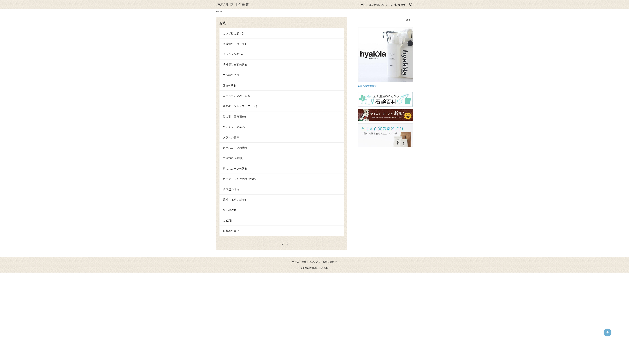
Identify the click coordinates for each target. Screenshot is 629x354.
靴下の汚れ (230, 210)
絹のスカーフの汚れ (235, 168)
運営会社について (378, 4)
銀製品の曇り (231, 231)
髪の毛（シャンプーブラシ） (240, 106)
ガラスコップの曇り (235, 147)
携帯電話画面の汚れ (235, 64)
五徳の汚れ (230, 85)
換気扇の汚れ (231, 189)
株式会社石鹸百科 (318, 268)
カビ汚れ (228, 220)
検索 (408, 20)
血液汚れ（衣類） (234, 158)
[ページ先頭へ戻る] (607, 332)
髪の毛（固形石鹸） (235, 116)
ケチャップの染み (234, 127)
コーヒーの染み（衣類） (238, 96)
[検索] (411, 4)
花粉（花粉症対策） (235, 199)
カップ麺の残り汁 (234, 33)
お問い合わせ (398, 4)
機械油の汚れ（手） (235, 44)
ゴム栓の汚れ (231, 75)
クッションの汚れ (234, 54)
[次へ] (287, 243)
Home (219, 11)
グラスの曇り (231, 137)
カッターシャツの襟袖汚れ (239, 179)
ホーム (361, 4)
